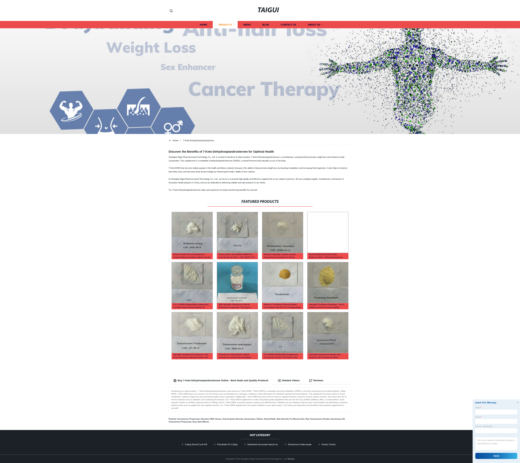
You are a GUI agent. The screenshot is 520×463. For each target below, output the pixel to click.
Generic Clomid (328, 444)
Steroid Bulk (269, 419)
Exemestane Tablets (253, 419)
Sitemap (290, 459)
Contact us (288, 24)
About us (314, 24)
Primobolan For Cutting (227, 444)
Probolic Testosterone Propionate (184, 419)
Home (203, 24)
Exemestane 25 (338, 419)
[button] (171, 11)
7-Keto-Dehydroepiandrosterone (198, 140)
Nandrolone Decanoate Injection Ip (262, 444)
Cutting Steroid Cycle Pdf (196, 444)
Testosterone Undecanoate (299, 444)
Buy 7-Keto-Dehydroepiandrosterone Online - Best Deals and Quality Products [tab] (223, 380)
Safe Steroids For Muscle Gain (291, 419)
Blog (265, 24)
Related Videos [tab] (291, 380)
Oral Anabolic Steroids (233, 419)
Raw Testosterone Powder (318, 419)
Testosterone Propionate (180, 422)
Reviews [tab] (318, 380)
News (247, 24)
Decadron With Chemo (211, 419)
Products (225, 24)
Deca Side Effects (201, 422)
